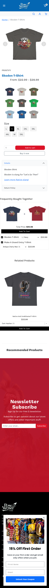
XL (18, 129)
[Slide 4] (20, 64)
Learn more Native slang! (16, 179)
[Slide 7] (32, 64)
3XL (33, 129)
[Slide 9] (41, 64)
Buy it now (24, 153)
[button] (4, 5)
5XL (21, 134)
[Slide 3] (16, 64)
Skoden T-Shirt (11, 237)
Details (7, 163)
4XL (7, 134)
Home (5, 19)
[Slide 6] (28, 64)
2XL (25, 129)
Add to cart (30, 148)
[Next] (43, 44)
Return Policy (9, 188)
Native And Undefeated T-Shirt (24, 316)
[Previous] (5, 44)
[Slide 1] (8, 64)
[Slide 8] (37, 64)
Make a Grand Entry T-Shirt (17, 242)
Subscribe (41, 426)
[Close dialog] (44, 518)
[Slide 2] (12, 64)
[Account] (40, 13)
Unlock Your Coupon (25, 579)
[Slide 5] (24, 64)
